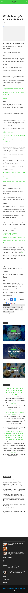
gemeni (18, 307)
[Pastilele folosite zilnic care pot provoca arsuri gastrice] (5, 544)
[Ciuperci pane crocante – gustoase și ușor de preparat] (5, 549)
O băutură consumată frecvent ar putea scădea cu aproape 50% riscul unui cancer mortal (16, 553)
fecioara (13, 307)
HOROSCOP (5, 14)
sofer (21, 309)
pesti (4, 309)
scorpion (17, 309)
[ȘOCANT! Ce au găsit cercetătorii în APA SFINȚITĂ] (5, 562)
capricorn (22, 305)
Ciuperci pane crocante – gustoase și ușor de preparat (16, 548)
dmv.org (23, 252)
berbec (17, 305)
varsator (8, 311)
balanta (12, 305)
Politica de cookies (21, 588)
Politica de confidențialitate (11, 588)
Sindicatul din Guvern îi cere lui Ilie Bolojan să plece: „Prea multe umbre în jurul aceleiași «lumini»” (14, 412)
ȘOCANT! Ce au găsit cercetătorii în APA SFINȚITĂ (15, 561)
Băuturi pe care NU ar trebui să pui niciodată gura (14, 237)
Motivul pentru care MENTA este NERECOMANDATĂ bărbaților (10, 234)
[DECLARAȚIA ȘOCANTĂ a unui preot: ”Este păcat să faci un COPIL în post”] (5, 567)
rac (7, 309)
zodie (12, 311)
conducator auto (6, 307)
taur (4, 311)
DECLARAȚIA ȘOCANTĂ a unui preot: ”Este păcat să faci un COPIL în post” (16, 566)
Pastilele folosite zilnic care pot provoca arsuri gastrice (15, 544)
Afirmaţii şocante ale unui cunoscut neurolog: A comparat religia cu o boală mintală (16, 572)
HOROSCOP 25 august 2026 (14, 333)
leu (21, 307)
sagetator (12, 309)
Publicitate (5, 582)
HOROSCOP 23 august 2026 (14, 370)
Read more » (14, 403)
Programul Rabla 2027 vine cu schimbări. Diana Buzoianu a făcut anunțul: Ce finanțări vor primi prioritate (14, 391)
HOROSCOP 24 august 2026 (14, 351)
